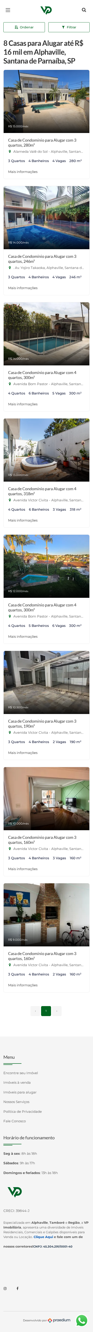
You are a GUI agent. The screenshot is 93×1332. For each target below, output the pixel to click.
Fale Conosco (14, 1121)
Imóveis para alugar (20, 1092)
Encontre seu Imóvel (20, 1073)
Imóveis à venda (17, 1082)
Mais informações (22, 172)
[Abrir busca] (83, 10)
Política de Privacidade (22, 1111)
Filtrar (71, 27)
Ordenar (27, 27)
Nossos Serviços (16, 1102)
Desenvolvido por (35, 1320)
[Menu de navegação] (9, 10)
